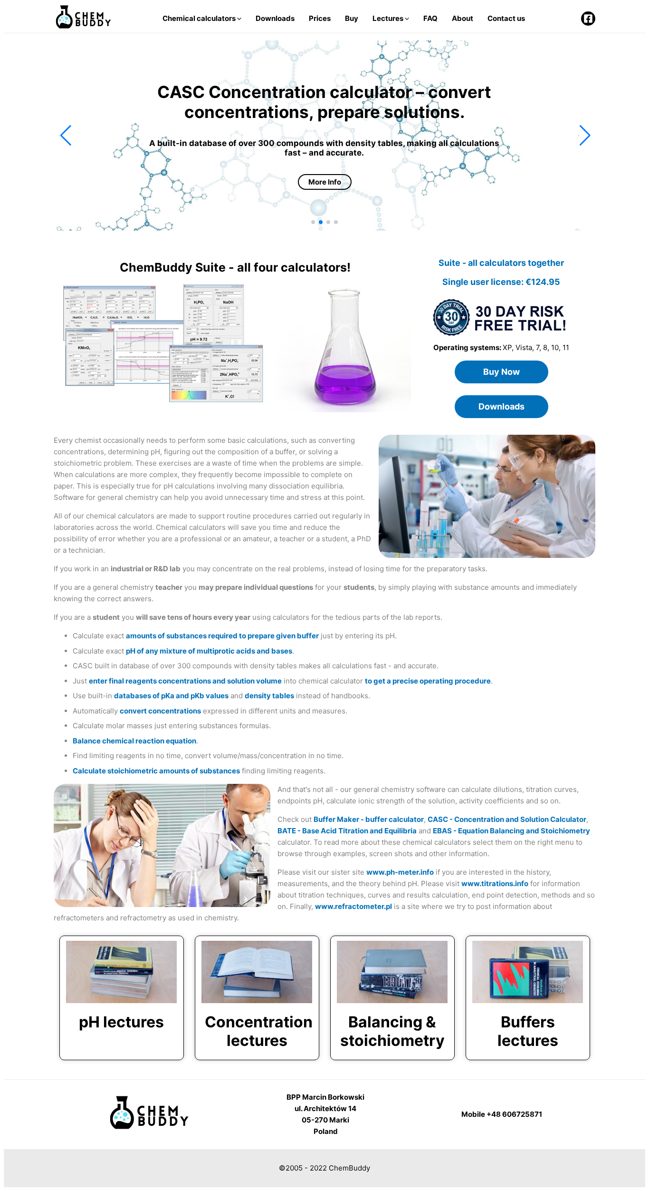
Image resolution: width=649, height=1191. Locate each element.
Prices (320, 18)
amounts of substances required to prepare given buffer (222, 635)
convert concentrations (160, 710)
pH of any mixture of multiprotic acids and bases (209, 650)
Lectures (388, 18)
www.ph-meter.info (400, 872)
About (462, 18)
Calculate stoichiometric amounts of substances (156, 770)
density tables (269, 695)
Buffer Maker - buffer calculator (369, 819)
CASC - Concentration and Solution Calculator (507, 819)
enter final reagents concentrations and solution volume (185, 680)
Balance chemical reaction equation (134, 740)
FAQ (430, 18)
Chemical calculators (199, 18)
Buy (351, 18)
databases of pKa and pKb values (171, 695)
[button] (64, 135)
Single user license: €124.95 (501, 282)
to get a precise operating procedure (428, 680)
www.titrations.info (494, 883)
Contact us (506, 18)
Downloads (275, 18)
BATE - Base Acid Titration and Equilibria (347, 830)
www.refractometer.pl (353, 906)
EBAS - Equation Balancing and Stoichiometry (511, 830)
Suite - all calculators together (501, 263)
